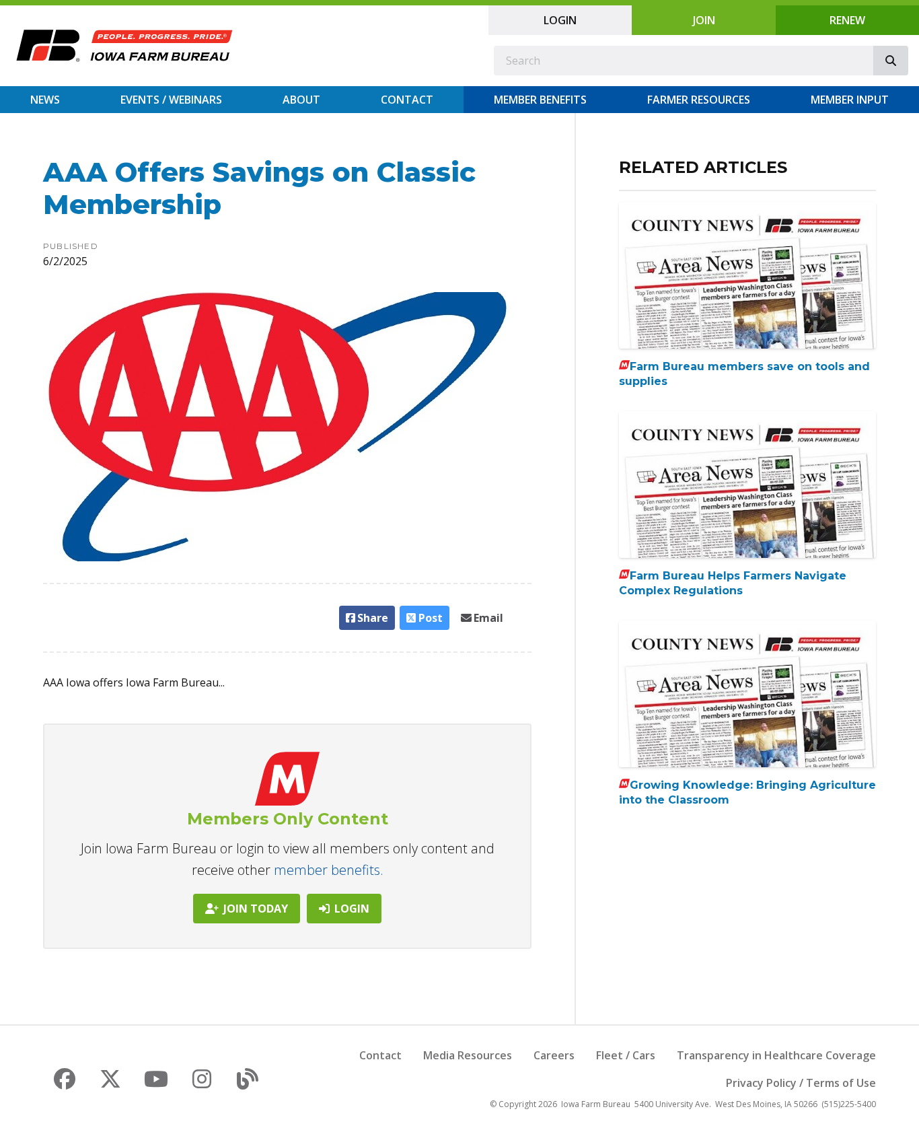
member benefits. (328, 870)
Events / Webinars (171, 99)
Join (704, 20)
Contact (407, 99)
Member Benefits (540, 99)
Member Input (850, 99)
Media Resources (467, 1055)
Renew (847, 20)
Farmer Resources (698, 99)
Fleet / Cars (625, 1055)
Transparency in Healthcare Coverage (776, 1055)
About (301, 99)
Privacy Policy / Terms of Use (801, 1082)
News (45, 99)
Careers (554, 1055)
